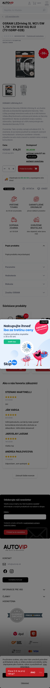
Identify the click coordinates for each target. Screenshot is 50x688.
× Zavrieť (44, 322)
